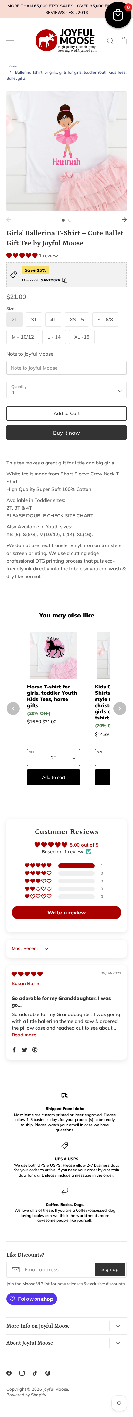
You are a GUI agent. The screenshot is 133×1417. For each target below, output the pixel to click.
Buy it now (66, 432)
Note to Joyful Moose (29, 354)
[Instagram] (21, 1373)
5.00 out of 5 (84, 845)
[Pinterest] (47, 1373)
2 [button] (69, 220)
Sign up (109, 1269)
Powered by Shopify (26, 1394)
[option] (66, 151)
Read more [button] (24, 1035)
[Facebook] (9, 1373)
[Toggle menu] (10, 40)
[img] (27, 974)
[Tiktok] (34, 1373)
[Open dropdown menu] (118, 1326)
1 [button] (63, 220)
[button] (22, 255)
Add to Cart (67, 413)
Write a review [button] (66, 912)
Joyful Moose (55, 1389)
